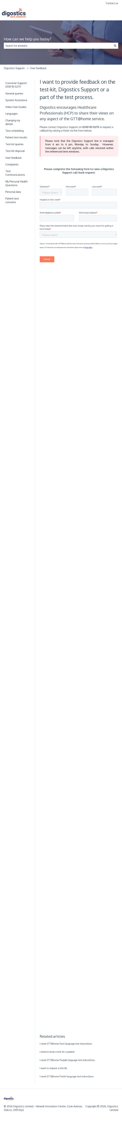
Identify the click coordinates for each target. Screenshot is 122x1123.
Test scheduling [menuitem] (14, 130)
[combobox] (58, 46)
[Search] (115, 46)
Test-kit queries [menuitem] (14, 144)
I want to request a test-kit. (54, 1068)
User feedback (38, 68)
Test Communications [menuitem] (15, 173)
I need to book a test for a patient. (57, 1051)
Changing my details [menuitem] (12, 122)
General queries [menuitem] (14, 93)
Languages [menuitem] (11, 113)
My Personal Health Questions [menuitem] (16, 183)
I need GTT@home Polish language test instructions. (67, 1076)
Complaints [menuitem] (11, 164)
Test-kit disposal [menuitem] (15, 150)
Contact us (112, 3)
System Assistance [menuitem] (16, 100)
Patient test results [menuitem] (16, 137)
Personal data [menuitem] (13, 191)
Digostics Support (14, 68)
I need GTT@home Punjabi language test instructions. (67, 1060)
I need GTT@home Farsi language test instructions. (66, 1043)
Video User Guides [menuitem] (15, 107)
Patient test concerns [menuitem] (12, 200)
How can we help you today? (27, 39)
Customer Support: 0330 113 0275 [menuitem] (16, 84)
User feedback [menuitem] (13, 157)
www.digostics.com (105, 13)
